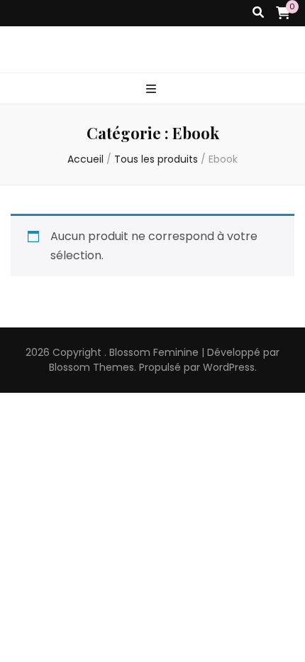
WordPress (229, 367)
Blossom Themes (91, 367)
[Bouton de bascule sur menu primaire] (153, 89)
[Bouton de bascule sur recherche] (258, 13)
